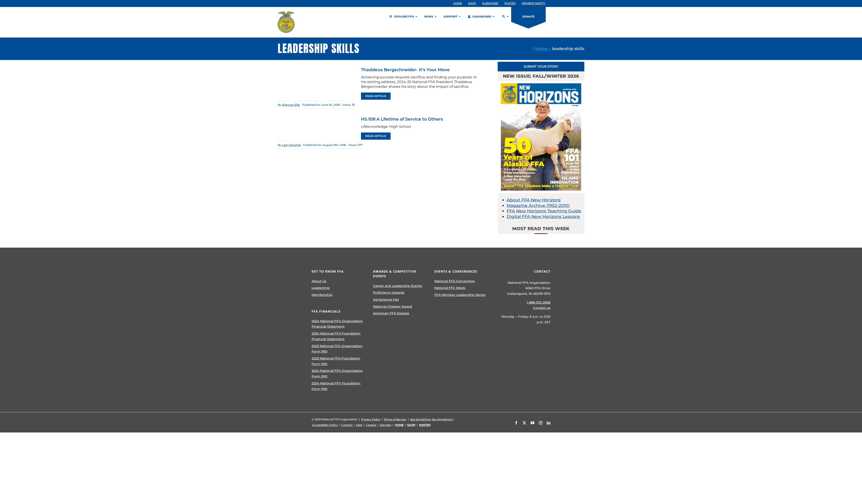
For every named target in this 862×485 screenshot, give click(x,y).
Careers (371, 425)
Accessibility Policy (325, 425)
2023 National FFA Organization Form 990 (337, 349)
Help (359, 425)
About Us (319, 281)
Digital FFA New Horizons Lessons (543, 216)
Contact (346, 425)
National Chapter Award (392, 306)
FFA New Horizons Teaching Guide (544, 211)
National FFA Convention (454, 281)
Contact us (541, 308)
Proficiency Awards (388, 293)
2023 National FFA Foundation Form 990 (336, 361)
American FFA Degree (391, 313)
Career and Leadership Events (397, 286)
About (534, 200)
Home (541, 48)
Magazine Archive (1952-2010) (538, 205)
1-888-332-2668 (538, 302)
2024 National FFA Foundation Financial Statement (336, 336)
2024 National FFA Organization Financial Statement (337, 324)
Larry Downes (291, 145)
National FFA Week (449, 288)
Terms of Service (395, 419)
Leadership (321, 288)
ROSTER (425, 425)
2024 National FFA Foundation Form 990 (336, 386)
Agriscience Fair (386, 300)
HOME (399, 425)
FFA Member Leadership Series (459, 295)
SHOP (411, 425)
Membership (322, 295)
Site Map (385, 425)
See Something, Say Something (431, 419)
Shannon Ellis (291, 104)
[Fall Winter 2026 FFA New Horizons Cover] (541, 83)
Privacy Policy (370, 419)
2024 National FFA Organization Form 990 (337, 373)
